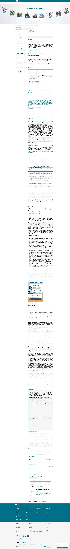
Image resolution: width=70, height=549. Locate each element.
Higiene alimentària (32, 151)
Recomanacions (18, 33)
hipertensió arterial (41, 418)
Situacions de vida (28, 507)
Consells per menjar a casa (33, 78)
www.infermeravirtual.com (39, 494)
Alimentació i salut (18, 39)
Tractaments (37, 512)
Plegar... (30, 448)
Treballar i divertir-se (18, 519)
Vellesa (27, 512)
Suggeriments (25, 547)
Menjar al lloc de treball (34, 82)
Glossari (47, 515)
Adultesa (27, 511)
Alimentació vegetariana (19, 41)
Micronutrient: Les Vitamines (20, 53)
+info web (48, 484)
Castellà (49, 523)
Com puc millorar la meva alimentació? (21, 50)
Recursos (47, 507)
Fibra (17, 58)
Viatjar (26, 516)
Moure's (17, 512)
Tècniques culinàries (19, 64)
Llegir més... (30, 52)
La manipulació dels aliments (19, 43)
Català (46, 523)
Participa (17, 530)
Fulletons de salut (18, 527)
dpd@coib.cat (38, 491)
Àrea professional (18, 523)
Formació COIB (17, 531)
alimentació (31, 41)
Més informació (46, 544)
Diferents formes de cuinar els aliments (42, 151)
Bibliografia (34, 34)
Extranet (29, 547)
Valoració (30, 473)
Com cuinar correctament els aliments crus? (22, 67)
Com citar (37, 34)
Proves (36, 511)
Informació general (36, 25)
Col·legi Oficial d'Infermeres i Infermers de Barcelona (35, 531)
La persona (17, 508)
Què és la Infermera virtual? (32, 524)
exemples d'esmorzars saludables (38, 100)
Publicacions (30, 527)
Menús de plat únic (35, 88)
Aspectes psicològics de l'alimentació (42, 116)
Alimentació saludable (30, 25)
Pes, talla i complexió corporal (33, 50)
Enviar (30, 501)
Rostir (33, 213)
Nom (29, 466)
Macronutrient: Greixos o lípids (20, 57)
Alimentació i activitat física (20, 72)
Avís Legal (22, 547)
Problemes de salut (38, 507)
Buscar (47, 530)
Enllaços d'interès (30, 34)
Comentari (30, 469)
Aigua (17, 59)
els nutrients (50, 386)
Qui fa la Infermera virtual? (32, 526)
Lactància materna (28, 519)
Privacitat (17, 547)
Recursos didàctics (48, 508)
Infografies (17, 526)
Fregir (30, 213)
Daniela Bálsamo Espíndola (31, 31)
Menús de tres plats (36, 87)
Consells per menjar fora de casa (34, 79)
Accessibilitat (30, 530)
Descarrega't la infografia (33, 303)
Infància (27, 508)
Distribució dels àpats (19, 37)
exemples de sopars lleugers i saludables (43, 102)
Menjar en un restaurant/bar (35, 81)
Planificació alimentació (19, 35)
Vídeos (17, 524)
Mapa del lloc (48, 526)
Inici (20, 504)
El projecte (30, 523)
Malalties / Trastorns (38, 508)
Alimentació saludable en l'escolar (21, 70)
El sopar (34, 102)
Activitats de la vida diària (20, 25)
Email (47, 466)
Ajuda (47, 524)
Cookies (19, 547)
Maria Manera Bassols (30, 28)
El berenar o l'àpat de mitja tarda (39, 101)
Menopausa (27, 515)
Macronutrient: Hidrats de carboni (21, 54)
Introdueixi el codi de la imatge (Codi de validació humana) (37, 476)
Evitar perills (17, 516)
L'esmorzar (30, 100)
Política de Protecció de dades (41, 495)
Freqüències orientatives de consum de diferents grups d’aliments (40, 77)
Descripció (17, 31)
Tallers (46, 511)
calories (34, 314)
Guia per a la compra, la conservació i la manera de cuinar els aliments (40, 90)
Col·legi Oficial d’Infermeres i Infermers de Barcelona (25, 546)
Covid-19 (47, 516)
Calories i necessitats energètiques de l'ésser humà (37, 48)
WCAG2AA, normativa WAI (19, 539)
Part (26, 520)
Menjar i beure (25, 25)
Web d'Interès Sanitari (18, 538)
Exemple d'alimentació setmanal (41, 114)
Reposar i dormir (18, 515)
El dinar (45, 100)
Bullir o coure (38, 213)
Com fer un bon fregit (19, 65)
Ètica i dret (47, 512)
